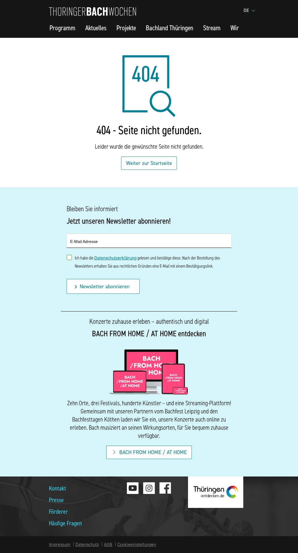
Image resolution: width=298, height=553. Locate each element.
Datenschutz (87, 544)
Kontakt (57, 488)
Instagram (149, 488)
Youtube (133, 488)
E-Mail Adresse (84, 241)
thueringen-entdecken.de (215, 492)
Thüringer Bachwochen (92, 11)
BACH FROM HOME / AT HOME (153, 452)
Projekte (126, 27)
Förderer (58, 511)
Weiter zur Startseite (149, 163)
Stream (212, 27)
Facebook (165, 488)
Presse (56, 500)
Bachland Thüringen (169, 27)
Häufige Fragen (65, 523)
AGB (108, 544)
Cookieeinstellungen (136, 544)
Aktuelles (96, 27)
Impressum (59, 544)
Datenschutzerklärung (115, 258)
